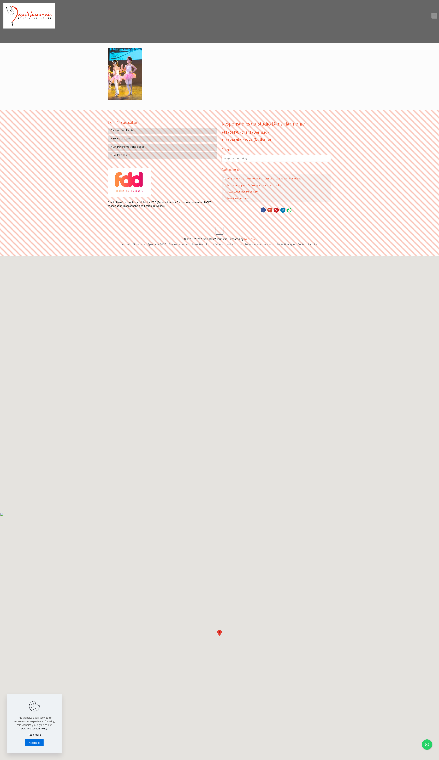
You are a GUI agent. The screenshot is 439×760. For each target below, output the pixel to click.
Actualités (197, 244)
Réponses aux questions (259, 244)
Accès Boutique (286, 244)
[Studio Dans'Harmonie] (29, 15)
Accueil (126, 244)
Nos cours (139, 244)
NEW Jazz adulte (120, 155)
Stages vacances (179, 244)
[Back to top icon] (219, 231)
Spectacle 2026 (157, 244)
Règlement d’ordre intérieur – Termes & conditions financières (264, 178)
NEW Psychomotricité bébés (128, 146)
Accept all (34, 742)
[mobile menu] (434, 16)
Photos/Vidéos (215, 244)
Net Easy (249, 239)
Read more (34, 734)
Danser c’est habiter (123, 130)
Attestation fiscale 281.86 (242, 191)
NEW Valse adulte (121, 138)
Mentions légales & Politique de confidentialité (254, 185)
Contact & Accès (307, 244)
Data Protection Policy (34, 728)
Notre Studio (234, 244)
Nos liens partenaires (239, 198)
